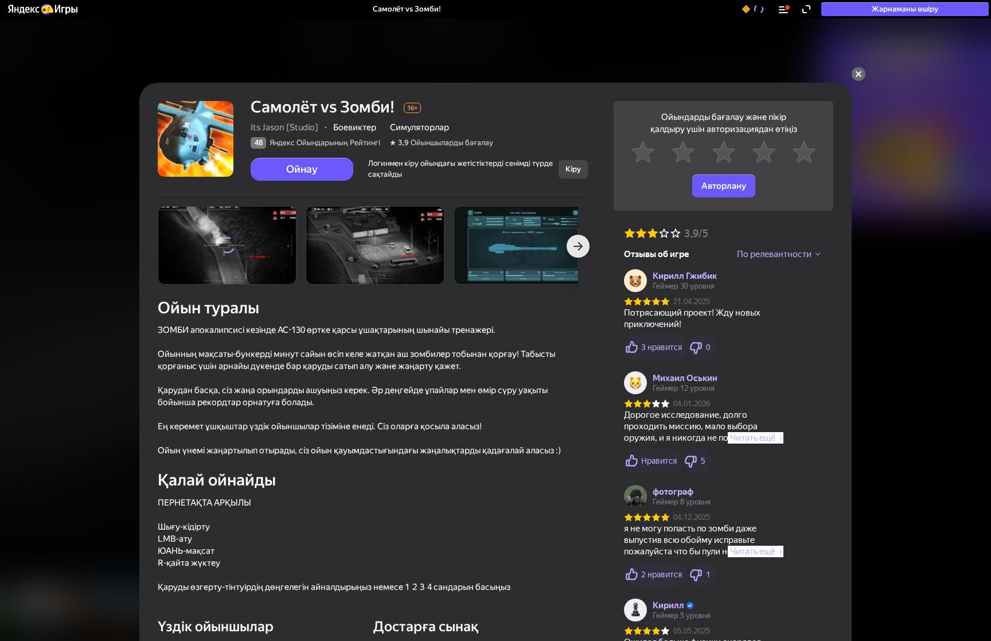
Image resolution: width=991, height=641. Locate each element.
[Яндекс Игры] (42, 9)
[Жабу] (858, 74)
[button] (42, 9)
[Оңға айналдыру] (578, 246)
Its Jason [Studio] (284, 127)
